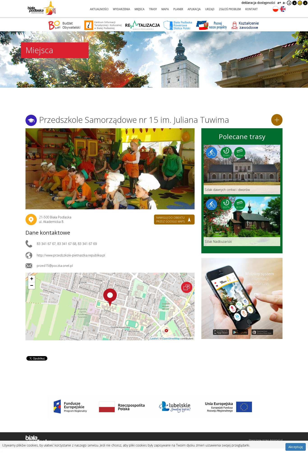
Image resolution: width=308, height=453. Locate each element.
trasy (153, 9)
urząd (209, 9)
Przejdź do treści (13, 3)
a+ (278, 2)
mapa (165, 9)
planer (178, 9)
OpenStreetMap (171, 338)
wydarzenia (121, 9)
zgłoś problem (230, 9)
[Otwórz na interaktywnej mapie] (186, 287)
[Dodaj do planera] (277, 120)
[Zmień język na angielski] (283, 9)
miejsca (140, 9)
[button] (110, 297)
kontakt (251, 9)
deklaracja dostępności (258, 2)
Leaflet (154, 338)
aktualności (99, 9)
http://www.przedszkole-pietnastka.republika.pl (71, 255)
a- (284, 2)
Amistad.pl (276, 440)
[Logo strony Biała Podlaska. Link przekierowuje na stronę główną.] (42, 8)
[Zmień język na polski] (275, 9)
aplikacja (194, 9)
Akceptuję (295, 447)
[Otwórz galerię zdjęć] (110, 168)
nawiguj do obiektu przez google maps (170, 219)
